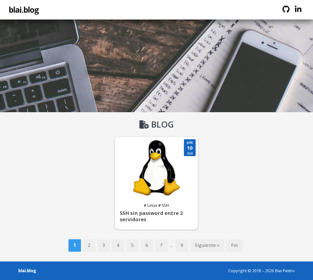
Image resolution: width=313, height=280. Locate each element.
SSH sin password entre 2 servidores (151, 216)
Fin (234, 245)
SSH (163, 205)
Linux (150, 205)
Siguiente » (207, 245)
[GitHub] (286, 9)
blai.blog (24, 9)
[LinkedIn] (298, 9)
